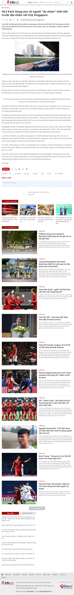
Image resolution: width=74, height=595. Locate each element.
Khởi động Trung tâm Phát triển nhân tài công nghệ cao (28, 219)
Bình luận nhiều (27, 513)
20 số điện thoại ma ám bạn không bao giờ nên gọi (17, 549)
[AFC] (19, 409)
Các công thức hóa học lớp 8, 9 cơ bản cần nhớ (16, 554)
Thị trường (16, 574)
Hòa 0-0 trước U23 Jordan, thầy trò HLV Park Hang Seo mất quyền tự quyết (54, 486)
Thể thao (7, 7)
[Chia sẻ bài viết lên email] (10, 20)
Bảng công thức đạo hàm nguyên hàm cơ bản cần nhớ (18, 525)
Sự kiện (3, 577)
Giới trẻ (38, 574)
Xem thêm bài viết (37, 508)
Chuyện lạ (55, 574)
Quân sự (62, 574)
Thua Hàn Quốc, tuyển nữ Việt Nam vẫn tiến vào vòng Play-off (54, 290)
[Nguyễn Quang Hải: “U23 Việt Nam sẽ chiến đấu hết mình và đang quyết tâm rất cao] (19, 437)
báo (42, 173)
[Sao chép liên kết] (14, 20)
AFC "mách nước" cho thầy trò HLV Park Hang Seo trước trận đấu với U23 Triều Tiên (54, 402)
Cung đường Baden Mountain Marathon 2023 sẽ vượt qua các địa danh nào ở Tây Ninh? (54, 264)
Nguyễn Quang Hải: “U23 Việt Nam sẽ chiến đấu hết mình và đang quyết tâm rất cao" (55, 430)
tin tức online (59, 173)
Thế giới (24, 574)
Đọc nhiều (10, 513)
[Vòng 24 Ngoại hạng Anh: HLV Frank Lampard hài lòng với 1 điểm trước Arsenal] (19, 381)
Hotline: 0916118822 (47, 2)
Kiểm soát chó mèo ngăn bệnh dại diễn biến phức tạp (18, 565)
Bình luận (5, 169)
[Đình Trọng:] (19, 464)
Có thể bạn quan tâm (10, 201)
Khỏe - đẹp (46, 574)
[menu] (3, 2)
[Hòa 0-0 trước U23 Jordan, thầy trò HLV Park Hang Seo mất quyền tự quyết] (19, 492)
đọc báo (26, 173)
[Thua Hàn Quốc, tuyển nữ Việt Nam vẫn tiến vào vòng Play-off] (19, 298)
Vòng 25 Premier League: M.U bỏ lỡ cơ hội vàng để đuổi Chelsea (54, 346)
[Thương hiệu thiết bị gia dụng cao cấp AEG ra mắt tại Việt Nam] (10, 209)
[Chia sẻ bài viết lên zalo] (6, 20)
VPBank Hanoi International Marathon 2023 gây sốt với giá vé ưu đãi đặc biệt (55, 236)
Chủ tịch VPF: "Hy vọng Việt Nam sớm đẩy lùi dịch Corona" (53, 318)
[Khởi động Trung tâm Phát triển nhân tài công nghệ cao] (28, 209)
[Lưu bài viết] (17, 20)
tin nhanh (18, 173)
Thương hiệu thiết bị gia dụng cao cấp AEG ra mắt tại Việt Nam (9, 219)
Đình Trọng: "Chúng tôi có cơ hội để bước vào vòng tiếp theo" (55, 457)
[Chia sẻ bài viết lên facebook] (3, 20)
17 (14, 531)
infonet (35, 173)
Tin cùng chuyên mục (10, 227)
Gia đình (31, 574)
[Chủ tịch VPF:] (19, 326)
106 (33, 554)
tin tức (49, 173)
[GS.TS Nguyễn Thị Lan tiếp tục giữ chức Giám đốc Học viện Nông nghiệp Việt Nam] (64, 209)
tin (10, 173)
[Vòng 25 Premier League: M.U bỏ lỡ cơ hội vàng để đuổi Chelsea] (19, 353)
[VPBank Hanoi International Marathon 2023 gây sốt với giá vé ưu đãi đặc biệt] (19, 242)
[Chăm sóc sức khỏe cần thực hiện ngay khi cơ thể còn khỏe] (46, 209)
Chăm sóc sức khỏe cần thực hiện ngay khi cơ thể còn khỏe (45, 219)
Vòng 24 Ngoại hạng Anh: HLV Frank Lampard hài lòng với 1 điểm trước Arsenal (55, 375)
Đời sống (8, 574)
